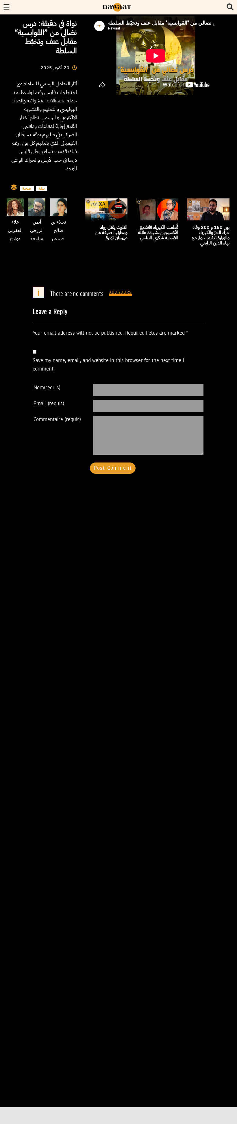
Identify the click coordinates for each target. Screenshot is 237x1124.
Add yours (120, 292)
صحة (27, 188)
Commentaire (57, 419)
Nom (47, 387)
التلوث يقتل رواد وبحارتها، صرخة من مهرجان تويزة (111, 232)
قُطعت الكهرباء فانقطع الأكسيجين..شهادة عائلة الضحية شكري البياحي (158, 232)
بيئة (41, 188)
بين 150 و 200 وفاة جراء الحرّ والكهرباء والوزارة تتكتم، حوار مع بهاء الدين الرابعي (210, 235)
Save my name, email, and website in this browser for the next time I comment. (108, 365)
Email (49, 403)
